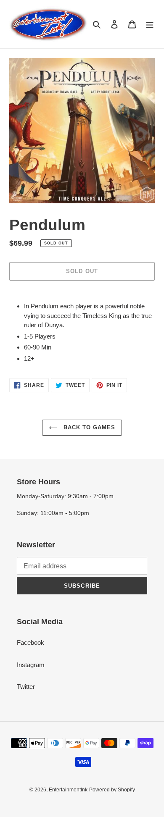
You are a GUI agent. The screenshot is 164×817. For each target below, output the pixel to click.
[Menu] (150, 24)
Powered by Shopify (112, 790)
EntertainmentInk (68, 790)
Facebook (30, 642)
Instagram (31, 664)
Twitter (26, 686)
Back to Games (88, 427)
